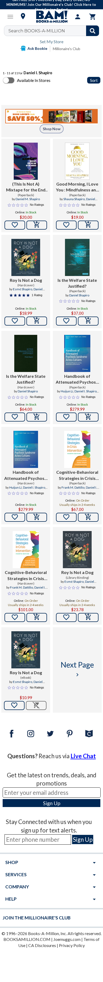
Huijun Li (67, 391)
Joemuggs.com (67, 939)
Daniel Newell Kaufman (28, 291)
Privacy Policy (72, 945)
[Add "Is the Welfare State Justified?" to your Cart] (88, 321)
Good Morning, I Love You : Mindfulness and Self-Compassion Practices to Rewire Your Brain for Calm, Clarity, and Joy (77, 187)
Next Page (77, 669)
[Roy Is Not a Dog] (25, 257)
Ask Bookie (37, 48)
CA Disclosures (42, 945)
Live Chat (83, 756)
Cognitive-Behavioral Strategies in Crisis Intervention (77, 475)
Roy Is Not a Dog (26, 280)
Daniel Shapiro (79, 295)
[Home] (51, 17)
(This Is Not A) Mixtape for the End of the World (25, 187)
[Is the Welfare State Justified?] (77, 257)
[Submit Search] (92, 30)
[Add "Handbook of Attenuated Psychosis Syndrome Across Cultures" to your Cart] (88, 417)
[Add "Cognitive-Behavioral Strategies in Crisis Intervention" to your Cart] (88, 517)
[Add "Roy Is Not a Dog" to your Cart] (36, 321)
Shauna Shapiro (74, 199)
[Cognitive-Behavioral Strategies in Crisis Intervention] (77, 449)
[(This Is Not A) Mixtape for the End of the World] (25, 161)
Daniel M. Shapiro (28, 199)
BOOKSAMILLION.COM (26, 939)
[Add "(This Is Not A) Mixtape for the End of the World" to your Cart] (36, 225)
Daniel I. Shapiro (85, 391)
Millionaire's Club (66, 48)
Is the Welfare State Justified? (77, 283)
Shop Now (51, 128)
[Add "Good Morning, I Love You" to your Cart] (88, 225)
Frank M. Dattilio (73, 487)
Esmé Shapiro (22, 289)
